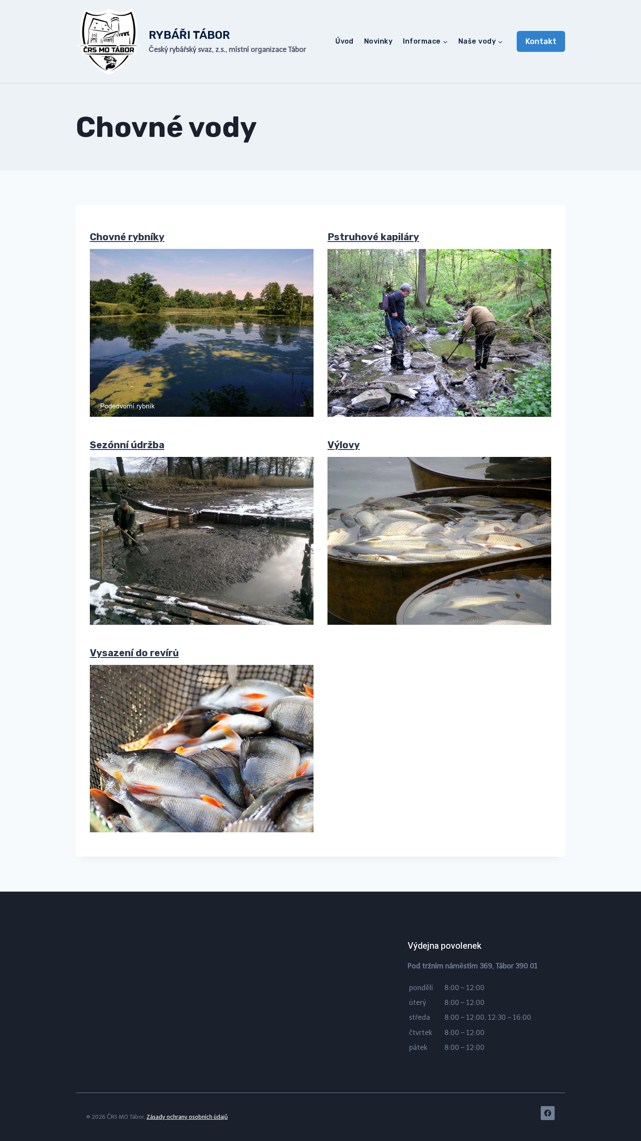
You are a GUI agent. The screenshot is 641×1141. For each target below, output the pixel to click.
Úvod (344, 41)
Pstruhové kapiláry (373, 237)
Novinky (378, 41)
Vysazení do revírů (134, 653)
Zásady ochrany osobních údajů (187, 1117)
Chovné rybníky (127, 237)
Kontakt (540, 41)
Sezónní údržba (127, 445)
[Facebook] (548, 1113)
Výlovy (343, 445)
